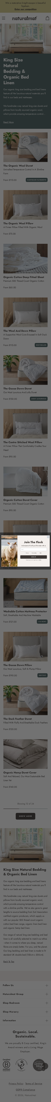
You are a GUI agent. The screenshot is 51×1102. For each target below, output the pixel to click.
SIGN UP (33, 557)
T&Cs (40, 559)
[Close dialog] (48, 537)
